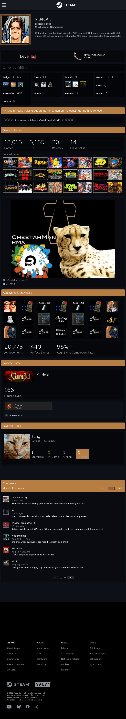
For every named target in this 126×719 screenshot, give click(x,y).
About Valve (43, 648)
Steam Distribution (16, 664)
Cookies (65, 664)
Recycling (42, 664)
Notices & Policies (70, 659)
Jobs (39, 653)
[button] (28, 56)
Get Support (95, 659)
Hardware (42, 659)
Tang (36, 436)
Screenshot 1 (15, 415)
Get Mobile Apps (97, 653)
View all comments (14, 488)
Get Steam (94, 648)
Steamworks (13, 659)
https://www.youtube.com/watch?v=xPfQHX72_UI (39, 120)
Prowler (18, 405)
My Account (95, 664)
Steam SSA (12, 653)
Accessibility (67, 653)
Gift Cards (11, 669)
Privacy (64, 648)
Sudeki (43, 374)
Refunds (65, 669)
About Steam (13, 648)
